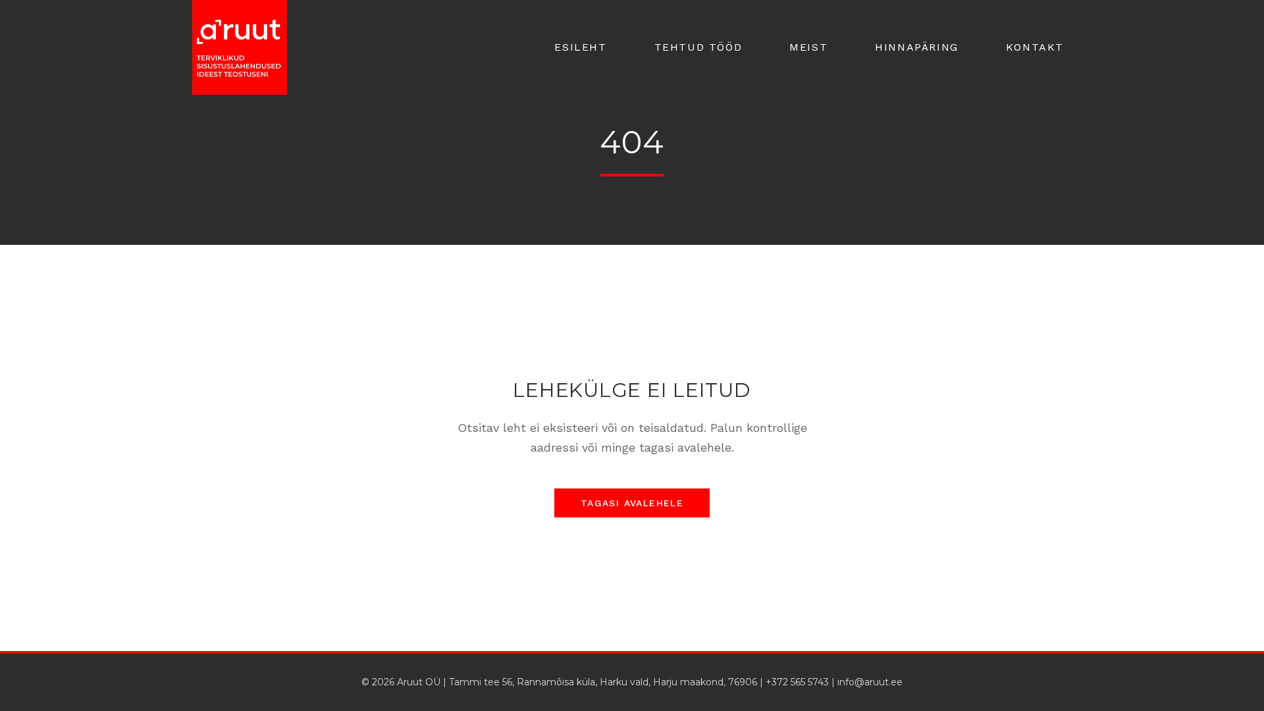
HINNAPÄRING (917, 47)
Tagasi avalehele (632, 503)
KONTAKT (1035, 47)
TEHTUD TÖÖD (698, 47)
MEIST (808, 47)
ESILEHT (580, 47)
